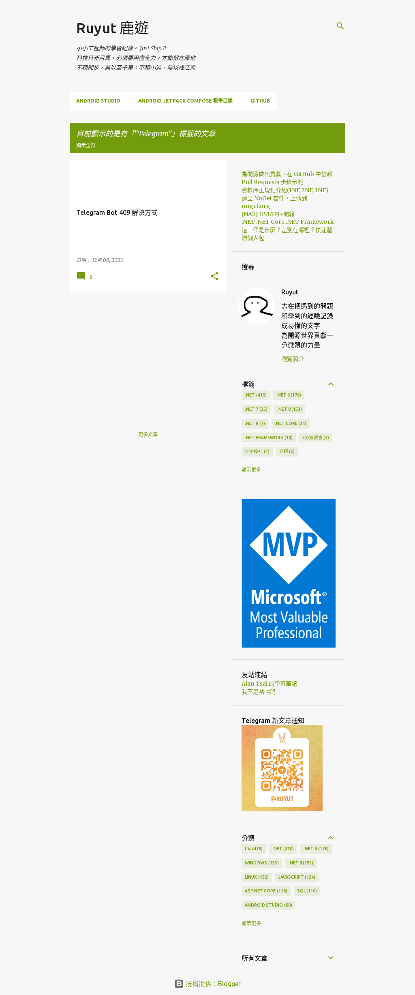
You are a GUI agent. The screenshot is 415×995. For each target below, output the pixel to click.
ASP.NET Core (265, 890)
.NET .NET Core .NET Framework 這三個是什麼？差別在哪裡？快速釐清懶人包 (288, 230)
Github (260, 100)
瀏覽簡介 (292, 359)
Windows (261, 862)
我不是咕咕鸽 (259, 691)
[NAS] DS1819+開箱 (268, 214)
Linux (256, 877)
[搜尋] (340, 26)
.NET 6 (288, 394)
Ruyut (290, 292)
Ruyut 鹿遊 (112, 27)
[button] (214, 276)
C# (253, 848)
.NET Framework (268, 437)
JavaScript (296, 877)
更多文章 (148, 434)
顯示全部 (86, 145)
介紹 (286, 451)
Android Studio (98, 100)
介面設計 (256, 451)
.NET (255, 394)
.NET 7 (255, 409)
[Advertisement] (145, 354)
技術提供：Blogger (212, 983)
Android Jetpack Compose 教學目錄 (185, 100)
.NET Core (290, 423)
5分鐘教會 (315, 437)
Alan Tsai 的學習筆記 (269, 683)
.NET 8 (289, 409)
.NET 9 (254, 423)
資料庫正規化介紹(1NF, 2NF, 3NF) (285, 190)
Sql (306, 890)
